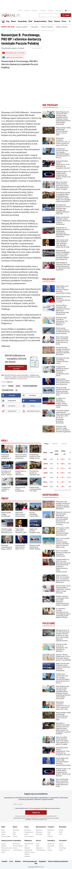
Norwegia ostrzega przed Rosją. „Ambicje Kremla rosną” (6, 547)
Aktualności (16, 830)
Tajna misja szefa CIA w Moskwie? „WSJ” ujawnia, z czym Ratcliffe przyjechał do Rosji (21, 530)
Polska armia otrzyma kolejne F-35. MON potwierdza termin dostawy (35, 489)
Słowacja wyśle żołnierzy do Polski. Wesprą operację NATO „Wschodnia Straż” (35, 547)
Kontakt (4, 861)
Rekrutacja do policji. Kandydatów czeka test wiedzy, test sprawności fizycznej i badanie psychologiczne (21, 489)
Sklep (68, 10)
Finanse (15, 836)
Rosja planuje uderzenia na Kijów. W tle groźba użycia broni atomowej (21, 547)
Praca (26, 827)
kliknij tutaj (44, 819)
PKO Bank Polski (7, 390)
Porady (61, 850)
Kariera (26, 834)
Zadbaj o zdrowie (61, 27)
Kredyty (15, 848)
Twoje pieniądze (17, 850)
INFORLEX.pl (35, 10)
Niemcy (3, 834)
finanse (10, 386)
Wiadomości (51, 843)
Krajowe (3, 843)
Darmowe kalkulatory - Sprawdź (16, 367)
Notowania (62, 827)
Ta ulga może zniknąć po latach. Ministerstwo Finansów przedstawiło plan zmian (6, 489)
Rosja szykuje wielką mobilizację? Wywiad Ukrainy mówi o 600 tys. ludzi (7, 514)
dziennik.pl (26, 10)
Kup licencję (23, 378)
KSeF (14, 834)
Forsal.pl (9, 30)
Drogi (49, 832)
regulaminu (37, 808)
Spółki (61, 832)
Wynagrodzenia (28, 832)
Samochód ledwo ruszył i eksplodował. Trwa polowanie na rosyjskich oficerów (21, 514)
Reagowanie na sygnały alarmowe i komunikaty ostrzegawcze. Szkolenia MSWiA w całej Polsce (20, 472)
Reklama (18, 861)
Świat (3, 827)
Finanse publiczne (18, 846)
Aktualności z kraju (6, 848)
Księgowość (39, 848)
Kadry (37, 846)
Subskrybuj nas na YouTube (15, 53)
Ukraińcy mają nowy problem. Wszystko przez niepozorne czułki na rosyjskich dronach (7, 530)
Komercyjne (39, 834)
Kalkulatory (28, 840)
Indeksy (61, 830)
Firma (14, 832)
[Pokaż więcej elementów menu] (69, 21)
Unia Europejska (5, 836)
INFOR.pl (20, 10)
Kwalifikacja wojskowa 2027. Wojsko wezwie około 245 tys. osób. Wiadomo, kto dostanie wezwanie (35, 456)
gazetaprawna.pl (59, 10)
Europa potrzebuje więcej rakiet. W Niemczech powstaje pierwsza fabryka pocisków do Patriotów (35, 514)
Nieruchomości (41, 827)
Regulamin (42, 861)
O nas (11, 861)
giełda (18, 386)
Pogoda (50, 850)
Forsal (2, 30)
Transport (51, 827)
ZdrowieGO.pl (43, 10)
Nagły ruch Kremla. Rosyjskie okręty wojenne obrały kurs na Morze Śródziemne (35, 530)
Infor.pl (38, 840)
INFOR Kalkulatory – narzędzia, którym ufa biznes (16, 358)
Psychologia (62, 848)
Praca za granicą (29, 836)
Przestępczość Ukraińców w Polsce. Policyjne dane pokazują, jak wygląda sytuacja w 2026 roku (7, 472)
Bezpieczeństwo (6, 840)
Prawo (38, 843)
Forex (60, 834)
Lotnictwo (50, 836)
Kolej (49, 834)
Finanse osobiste (22, 27)
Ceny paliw (34, 27)
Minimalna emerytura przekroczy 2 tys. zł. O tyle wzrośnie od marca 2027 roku (7, 456)
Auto (49, 848)
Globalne (3, 846)
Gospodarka (17, 840)
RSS (36, 863)
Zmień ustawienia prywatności (58, 861)
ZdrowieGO (63, 840)
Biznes (15, 827)
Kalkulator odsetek (29, 852)
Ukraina (3, 832)
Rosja (2, 830)
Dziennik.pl (51, 840)
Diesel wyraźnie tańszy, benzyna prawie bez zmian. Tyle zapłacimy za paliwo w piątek (21, 456)
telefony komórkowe (30, 386)
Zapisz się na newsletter (14, 57)
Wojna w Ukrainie (47, 27)
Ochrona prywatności (30, 861)
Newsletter (50, 10)
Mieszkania (39, 832)
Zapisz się (36, 812)
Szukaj (67, 15)
